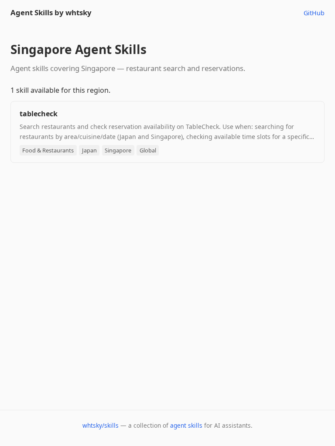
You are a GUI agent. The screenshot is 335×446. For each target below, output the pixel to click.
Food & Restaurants (48, 150)
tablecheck (39, 113)
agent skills (186, 425)
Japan (89, 150)
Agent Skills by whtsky (51, 12)
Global (148, 150)
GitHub (314, 13)
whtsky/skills (100, 425)
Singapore (118, 150)
